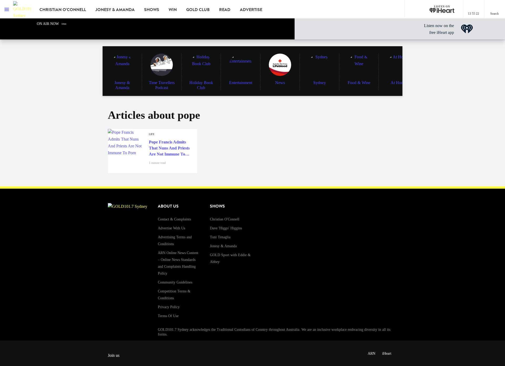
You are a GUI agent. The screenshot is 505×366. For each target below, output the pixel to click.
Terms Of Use (168, 316)
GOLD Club (198, 10)
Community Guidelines (175, 282)
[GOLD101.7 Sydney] (22, 9)
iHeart (386, 353)
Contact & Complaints (174, 219)
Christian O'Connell (224, 219)
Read (224, 10)
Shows (151, 10)
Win (173, 10)
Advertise (251, 10)
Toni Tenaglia (220, 237)
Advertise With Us (171, 228)
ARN (371, 353)
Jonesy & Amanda (115, 10)
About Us (168, 206)
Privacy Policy (169, 307)
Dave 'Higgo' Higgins (226, 228)
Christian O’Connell (62, 10)
